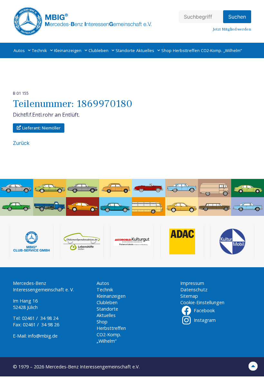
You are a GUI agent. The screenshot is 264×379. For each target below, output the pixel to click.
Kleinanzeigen (67, 50)
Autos (19, 50)
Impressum (192, 283)
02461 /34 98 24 (40, 318)
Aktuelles (145, 50)
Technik (39, 50)
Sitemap (189, 296)
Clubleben (98, 50)
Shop (166, 50)
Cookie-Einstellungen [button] (202, 302)
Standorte (125, 50)
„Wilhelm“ (232, 50)
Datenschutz (193, 289)
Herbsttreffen (186, 50)
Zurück (21, 143)
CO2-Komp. (211, 50)
